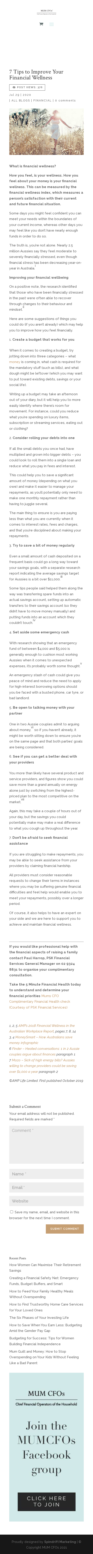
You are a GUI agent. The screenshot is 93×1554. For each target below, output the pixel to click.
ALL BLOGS (21, 100)
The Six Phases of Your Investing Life (39, 1318)
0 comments (65, 100)
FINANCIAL (42, 100)
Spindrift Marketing (60, 1542)
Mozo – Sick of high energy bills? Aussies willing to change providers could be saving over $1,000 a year (43, 1066)
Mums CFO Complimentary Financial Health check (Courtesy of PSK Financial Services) (39, 1001)
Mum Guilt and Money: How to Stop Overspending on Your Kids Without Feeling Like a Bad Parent (44, 1357)
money (14, 362)
